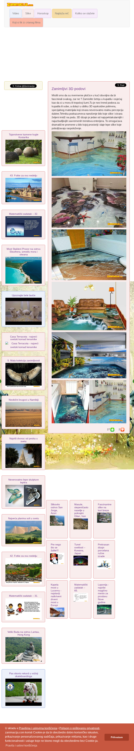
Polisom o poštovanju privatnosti (79, 728)
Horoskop (43, 13)
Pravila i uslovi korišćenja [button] (21, 745)
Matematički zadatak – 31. (23, 595)
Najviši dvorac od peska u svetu (23, 440)
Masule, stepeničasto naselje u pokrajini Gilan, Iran (81, 510)
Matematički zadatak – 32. (23, 213)
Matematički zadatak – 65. (81, 587)
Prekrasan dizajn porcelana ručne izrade (103, 550)
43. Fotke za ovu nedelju (23, 175)
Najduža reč (62, 13)
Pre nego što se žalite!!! (56, 547)
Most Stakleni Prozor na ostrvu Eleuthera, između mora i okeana (23, 251)
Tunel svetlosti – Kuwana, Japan (79, 549)
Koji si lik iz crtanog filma (26, 22)
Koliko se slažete (85, 13)
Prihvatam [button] (117, 737)
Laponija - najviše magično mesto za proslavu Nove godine (103, 593)
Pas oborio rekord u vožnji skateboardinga (23, 675)
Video (15, 13)
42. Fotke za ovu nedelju (23, 555)
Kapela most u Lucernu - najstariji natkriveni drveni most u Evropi (56, 595)
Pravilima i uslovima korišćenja (38, 728)
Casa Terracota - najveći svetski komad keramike (23, 338)
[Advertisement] (67, 55)
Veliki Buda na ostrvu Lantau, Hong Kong (24, 633)
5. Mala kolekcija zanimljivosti (24, 360)
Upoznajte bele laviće (23, 295)
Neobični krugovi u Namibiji (24, 399)
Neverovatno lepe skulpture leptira (23, 481)
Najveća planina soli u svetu (23, 518)
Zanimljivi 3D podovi (68, 89)
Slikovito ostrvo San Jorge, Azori (57, 509)
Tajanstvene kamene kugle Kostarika (23, 136)
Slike (28, 13)
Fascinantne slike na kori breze (104, 507)
